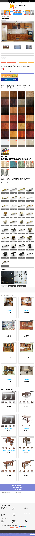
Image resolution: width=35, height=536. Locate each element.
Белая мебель (3, 510)
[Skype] (25, 526)
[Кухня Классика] (17, 31)
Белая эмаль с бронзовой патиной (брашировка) (5, 167)
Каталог (2, 522)
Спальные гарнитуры (4, 507)
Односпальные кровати (18, 492)
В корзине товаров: (4, 0)
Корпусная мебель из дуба (27, 509)
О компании (2, 520)
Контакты (25, 520)
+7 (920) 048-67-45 (4, 528)
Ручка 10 (30, 225)
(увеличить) (5, 131)
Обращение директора (15, 522)
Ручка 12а (29, 233)
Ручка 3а (5, 217)
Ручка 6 (30, 217)
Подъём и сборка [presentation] (21, 286)
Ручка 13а (13, 241)
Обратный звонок (14, 527)
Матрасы (2, 515)
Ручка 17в (13, 257)
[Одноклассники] (20, 526)
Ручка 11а (13, 233)
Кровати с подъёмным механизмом (6, 492)
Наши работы (26, 521)
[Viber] (23, 526)
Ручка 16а (13, 249)
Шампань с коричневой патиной (30, 167)
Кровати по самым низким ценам (5, 495)
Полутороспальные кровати (5, 493)
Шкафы (13, 507)
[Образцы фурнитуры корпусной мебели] (7, 277)
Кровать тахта (3, 498)
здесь (29, 66)
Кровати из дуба (26, 508)
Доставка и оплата (3, 523)
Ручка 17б (5, 257)
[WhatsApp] (24, 526)
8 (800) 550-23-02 (11, 2)
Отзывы (13, 523)
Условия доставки (6, 71)
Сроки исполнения (14, 71)
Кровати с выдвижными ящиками (5, 494)
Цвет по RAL (5, 154)
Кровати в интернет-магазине (5, 499)
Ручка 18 (21, 257)
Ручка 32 (30, 201)
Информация (14, 520)
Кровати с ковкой (17, 494)
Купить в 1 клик (9, 62)
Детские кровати (17, 495)
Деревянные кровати (4, 496)
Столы (13, 514)
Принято (32, 534)
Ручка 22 (5, 193)
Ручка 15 (21, 241)
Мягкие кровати (3, 514)
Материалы (13, 521)
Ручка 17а (29, 249)
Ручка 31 (5, 209)
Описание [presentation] (4, 286)
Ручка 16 (5, 249)
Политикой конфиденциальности (11, 534)
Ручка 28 (13, 193)
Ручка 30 (13, 209)
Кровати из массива (17, 496)
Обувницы (13, 513)
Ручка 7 (13, 225)
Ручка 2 (22, 209)
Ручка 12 (21, 233)
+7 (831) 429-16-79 (4, 527)
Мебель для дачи (3, 509)
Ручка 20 (5, 265)
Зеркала (13, 515)
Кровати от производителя (18, 498)
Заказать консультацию (17, 487)
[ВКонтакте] (19, 526)
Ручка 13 (5, 241)
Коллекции (2, 508)
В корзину (26, 62)
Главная (2, 16)
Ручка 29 (21, 201)
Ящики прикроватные (27, 513)
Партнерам (2, 521)
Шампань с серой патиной (5, 175)
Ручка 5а (21, 217)
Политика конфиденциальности (20, 533)
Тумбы (13, 509)
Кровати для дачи (17, 497)
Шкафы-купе (16, 499)
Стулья (25, 507)
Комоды (13, 508)
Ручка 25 (5, 201)
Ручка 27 (21, 193)
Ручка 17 (21, 249)
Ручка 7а (21, 225)
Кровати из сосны (3, 497)
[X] (21, 526)
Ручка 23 (13, 201)
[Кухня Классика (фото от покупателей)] (6, 47)
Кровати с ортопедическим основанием (20, 500)
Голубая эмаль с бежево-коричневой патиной (13, 167)
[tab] (4, 286)
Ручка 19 (30, 257)
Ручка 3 (30, 209)
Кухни (4, 16)
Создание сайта (14, 531)
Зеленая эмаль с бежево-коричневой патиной (21, 167)
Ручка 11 (5, 233)
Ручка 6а (5, 225)
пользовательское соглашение (26, 533)
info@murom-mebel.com (14, 525)
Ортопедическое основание (28, 510)
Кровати (2, 513)
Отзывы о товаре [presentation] (12, 286)
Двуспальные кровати (18, 493)
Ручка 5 (13, 217)
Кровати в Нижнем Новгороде (5, 500)
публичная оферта (32, 533)
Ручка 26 (30, 193)
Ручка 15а (29, 241)
